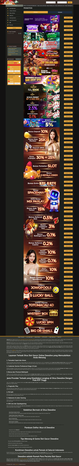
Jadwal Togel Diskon (12, 48)
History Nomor (12, 10)
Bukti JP (59, 337)
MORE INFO (68, 17)
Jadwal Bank (37, 337)
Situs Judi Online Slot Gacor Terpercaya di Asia (27, 339)
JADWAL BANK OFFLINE (13, 51)
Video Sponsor (52, 337)
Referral (11, 15)
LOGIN (70, 2)
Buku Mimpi (12, 13)
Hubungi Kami (12, 17)
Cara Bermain (12, 8)
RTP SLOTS (44, 337)
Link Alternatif (29, 337)
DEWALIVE (14, 350)
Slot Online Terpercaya (23, 458)
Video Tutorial (21, 337)
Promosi (11, 25)
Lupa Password (12, 20)
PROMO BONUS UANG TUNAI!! (13, 54)
